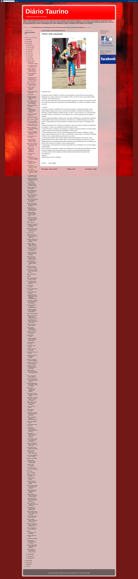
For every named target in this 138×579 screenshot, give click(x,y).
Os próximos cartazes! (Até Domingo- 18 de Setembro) (32, 302)
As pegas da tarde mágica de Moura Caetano (31, 98)
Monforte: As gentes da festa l (31, 106)
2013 (27, 560)
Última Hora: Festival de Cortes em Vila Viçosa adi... (32, 145)
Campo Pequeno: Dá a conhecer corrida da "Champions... (32, 180)
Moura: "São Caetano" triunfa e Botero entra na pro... (32, 196)
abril (29, 51)
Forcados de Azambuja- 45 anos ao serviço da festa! (32, 158)
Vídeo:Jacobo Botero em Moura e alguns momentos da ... (32, 219)
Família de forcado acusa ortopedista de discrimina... (32, 310)
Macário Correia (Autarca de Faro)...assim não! (32, 452)
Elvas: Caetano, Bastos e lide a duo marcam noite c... (32, 520)
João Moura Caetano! (32, 538)
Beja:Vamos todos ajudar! (31, 346)
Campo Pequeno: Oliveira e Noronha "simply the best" (32, 495)
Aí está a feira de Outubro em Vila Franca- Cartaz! (31, 140)
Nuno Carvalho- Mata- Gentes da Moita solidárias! (32, 546)
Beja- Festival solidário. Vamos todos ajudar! (31, 162)
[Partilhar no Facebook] (54, 163)
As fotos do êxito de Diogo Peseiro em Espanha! (32, 253)
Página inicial (71, 169)
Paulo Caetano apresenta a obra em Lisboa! (31, 542)
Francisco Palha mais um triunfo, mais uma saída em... (32, 249)
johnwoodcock (73, 573)
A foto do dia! (30, 232)
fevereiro (30, 47)
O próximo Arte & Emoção (31, 154)
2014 (27, 562)
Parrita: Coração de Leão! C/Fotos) (31, 376)
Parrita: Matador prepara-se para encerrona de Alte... (32, 184)
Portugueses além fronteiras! (31, 475)
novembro (30, 556)
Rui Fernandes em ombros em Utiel (31, 84)
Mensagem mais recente (49, 169)
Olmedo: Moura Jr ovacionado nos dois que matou (31, 550)
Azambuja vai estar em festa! (31, 137)
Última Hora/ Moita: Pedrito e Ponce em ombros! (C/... (32, 236)
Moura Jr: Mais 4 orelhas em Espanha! (31, 88)
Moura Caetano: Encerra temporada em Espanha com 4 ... (32, 372)
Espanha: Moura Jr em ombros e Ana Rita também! (32, 240)
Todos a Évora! (30, 222)
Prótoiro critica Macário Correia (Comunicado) (31, 461)
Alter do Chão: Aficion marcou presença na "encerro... (32, 380)
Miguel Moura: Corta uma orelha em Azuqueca (31, 403)
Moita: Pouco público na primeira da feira (32, 122)
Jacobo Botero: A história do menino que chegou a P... (32, 166)
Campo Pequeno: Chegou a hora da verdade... (31, 482)
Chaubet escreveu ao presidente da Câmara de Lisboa (32, 317)
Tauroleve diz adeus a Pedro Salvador (32, 363)
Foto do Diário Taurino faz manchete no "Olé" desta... (32, 440)
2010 (27, 39)
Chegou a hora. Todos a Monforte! (32, 92)
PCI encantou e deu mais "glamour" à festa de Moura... (31, 102)
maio (29, 53)
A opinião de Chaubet (32, 117)
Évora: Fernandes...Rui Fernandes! (31, 532)
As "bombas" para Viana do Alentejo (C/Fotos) (31, 282)
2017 (27, 566)
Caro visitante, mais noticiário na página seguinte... (32, 394)
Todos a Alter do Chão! (32, 119)
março (29, 49)
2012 (27, 43)
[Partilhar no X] (52, 163)
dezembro (30, 558)
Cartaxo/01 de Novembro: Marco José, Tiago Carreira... (32, 435)
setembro (30, 60)
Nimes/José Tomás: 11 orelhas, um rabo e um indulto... (32, 225)
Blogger (88, 573)
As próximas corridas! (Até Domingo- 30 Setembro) (32, 414)
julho (29, 57)
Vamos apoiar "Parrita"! (30, 336)
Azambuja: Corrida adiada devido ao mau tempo (31, 367)
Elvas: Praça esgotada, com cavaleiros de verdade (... (31, 389)
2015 (27, 564)
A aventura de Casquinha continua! (32, 63)
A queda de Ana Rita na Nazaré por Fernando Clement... (32, 79)
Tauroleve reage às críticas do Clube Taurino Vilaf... (31, 339)
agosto (29, 58)
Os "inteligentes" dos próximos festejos (32, 176)
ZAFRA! (29, 276)
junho (29, 55)
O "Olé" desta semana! (30, 286)
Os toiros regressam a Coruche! (32, 289)
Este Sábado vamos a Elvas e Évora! (32, 517)
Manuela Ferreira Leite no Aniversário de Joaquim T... (32, 487)
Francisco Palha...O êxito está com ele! (32, 125)
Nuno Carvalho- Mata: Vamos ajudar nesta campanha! (32, 513)
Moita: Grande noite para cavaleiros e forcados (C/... (31, 191)
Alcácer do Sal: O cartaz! (31, 407)
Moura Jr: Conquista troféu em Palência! (32, 360)
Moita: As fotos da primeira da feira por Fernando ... (32, 128)
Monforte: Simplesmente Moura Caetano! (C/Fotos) (31, 110)
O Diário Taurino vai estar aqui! (31, 349)
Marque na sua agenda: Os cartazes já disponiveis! (30, 149)
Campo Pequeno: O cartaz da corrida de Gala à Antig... (32, 321)
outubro (29, 554)
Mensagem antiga (91, 169)
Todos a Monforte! (31, 82)
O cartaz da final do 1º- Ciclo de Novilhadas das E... (32, 306)
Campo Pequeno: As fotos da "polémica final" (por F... (32, 500)
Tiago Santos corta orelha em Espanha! (32, 448)
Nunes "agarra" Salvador (30, 410)
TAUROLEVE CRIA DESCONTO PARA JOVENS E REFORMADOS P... (32, 297)
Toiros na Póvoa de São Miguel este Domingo (31, 491)
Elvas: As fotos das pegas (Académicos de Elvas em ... (32, 525)
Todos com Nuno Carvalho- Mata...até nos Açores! (32, 504)
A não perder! (30, 94)
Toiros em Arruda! (31, 472)
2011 (27, 41)
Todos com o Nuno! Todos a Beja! (31, 325)
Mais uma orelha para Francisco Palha (32, 279)
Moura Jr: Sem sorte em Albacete (32, 188)
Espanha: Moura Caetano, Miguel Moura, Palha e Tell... (31, 214)
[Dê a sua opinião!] (51, 163)
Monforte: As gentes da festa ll (31, 115)
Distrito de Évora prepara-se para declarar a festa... (31, 258)
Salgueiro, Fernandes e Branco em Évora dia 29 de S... (32, 133)
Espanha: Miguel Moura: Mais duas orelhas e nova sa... (32, 245)
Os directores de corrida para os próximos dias (31, 508)
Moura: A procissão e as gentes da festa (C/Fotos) (32, 205)
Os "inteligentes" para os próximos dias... (32, 66)
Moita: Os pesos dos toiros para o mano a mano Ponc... (32, 229)
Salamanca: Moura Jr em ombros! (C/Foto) (32, 356)
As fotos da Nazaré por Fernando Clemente (31, 74)
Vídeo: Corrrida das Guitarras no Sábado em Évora (32, 418)
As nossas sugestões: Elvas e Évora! (32, 456)
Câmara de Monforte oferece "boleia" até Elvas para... (32, 444)
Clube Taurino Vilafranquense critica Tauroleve (31, 329)
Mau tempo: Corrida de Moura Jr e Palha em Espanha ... (32, 399)
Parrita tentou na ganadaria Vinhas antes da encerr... (31, 209)
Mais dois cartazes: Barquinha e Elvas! (32, 267)
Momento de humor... (32, 274)
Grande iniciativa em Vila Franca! (32, 332)
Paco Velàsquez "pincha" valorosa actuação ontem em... (31, 262)
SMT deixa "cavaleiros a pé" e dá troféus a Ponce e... (32, 271)
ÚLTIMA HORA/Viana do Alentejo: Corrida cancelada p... (32, 384)
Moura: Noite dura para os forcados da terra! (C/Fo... (32, 200)
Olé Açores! (30, 471)
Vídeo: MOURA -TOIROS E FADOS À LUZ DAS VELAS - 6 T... (32, 171)
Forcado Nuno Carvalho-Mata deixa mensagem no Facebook (32, 429)
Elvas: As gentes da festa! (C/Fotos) (31, 528)
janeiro (29, 45)
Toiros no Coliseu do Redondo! (32, 292)
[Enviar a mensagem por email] (49, 163)
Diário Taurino (46, 11)
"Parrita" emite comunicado (52, 34)
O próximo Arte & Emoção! (31, 343)
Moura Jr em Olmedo (32, 458)
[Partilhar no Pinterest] (55, 163)
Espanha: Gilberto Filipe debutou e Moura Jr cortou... (32, 70)
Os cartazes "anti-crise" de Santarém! (32, 468)
